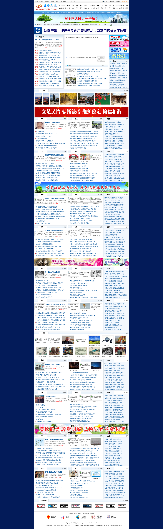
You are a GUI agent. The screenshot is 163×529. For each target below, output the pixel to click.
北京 (45, 12)
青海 (104, 12)
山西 (55, 12)
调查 (93, 5)
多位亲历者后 (96, 129)
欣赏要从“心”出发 (81, 356)
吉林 (120, 12)
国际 (73, 5)
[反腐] (36, 81)
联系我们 (118, 1)
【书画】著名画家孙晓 (41, 342)
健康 (60, 8)
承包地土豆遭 (96, 401)
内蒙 (58, 12)
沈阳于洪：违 (73, 203)
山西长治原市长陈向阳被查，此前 (55, 304)
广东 (85, 12)
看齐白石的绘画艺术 (94, 356)
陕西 (118, 12)
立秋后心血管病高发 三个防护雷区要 (50, 71)
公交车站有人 (85, 236)
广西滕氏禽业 (73, 161)
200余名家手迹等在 (121, 356)
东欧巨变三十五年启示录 (52, 122)
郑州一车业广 (73, 236)
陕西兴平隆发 (85, 445)
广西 (87, 12)
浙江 (65, 12)
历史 (126, 5)
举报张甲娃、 (96, 446)
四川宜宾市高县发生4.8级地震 (54, 230)
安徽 (68, 12)
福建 (70, 12)
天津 (50, 12)
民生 (110, 8)
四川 (92, 12)
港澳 (102, 8)
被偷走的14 (96, 159)
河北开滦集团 (73, 445)
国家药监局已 (85, 477)
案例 (81, 8)
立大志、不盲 (96, 309)
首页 (60, 5)
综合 (64, 5)
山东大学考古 (85, 310)
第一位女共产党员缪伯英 (52, 272)
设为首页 (106, 1)
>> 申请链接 (125, 500)
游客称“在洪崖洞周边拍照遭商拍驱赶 (50, 69)
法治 (114, 5)
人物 (102, 5)
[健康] (36, 71)
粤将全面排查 (85, 276)
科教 (68, 8)
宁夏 (107, 12)
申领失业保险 (85, 401)
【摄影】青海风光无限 (94, 345)
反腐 (64, 8)
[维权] (36, 57)
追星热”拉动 (96, 370)
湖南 (82, 12)
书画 (93, 8)
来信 (118, 8)
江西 (72, 12)
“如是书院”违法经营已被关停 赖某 (49, 83)
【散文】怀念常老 (50, 396)
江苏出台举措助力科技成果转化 (48, 74)
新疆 (109, 12)
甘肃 (102, 12)
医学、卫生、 (96, 278)
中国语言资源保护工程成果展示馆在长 (50, 62)
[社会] (36, 64)
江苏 (63, 12)
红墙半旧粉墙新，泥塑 (54, 356)
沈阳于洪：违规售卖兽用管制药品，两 (50, 53)
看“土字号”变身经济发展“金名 (54, 439)
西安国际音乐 (73, 370)
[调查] (36, 60)
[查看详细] (60, 128)
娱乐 (85, 8)
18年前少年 (73, 309)
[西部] (36, 67)
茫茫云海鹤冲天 (81, 342)
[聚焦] (36, 53)
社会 (85, 5)
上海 (48, 12)
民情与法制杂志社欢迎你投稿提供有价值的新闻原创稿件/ (71, 24)
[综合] (36, 78)
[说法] (36, 50)
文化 (89, 8)
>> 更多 (102, 66)
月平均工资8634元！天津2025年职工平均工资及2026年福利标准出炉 (83, 37)
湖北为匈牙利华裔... (71, 75)
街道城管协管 (96, 203)
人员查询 (81, 513)
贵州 (94, 12)
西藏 (99, 12)
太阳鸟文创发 (85, 128)
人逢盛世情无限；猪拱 (120, 345)
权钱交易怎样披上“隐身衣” (53, 364)
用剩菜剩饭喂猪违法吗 (45, 50)
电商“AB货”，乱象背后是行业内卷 (49, 86)
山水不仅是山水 (107, 345)
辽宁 (60, 12)
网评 (77, 8)
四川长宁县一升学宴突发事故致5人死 (50, 67)
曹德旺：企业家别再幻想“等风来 (54, 198)
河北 (112, 12)
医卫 (126, 8)
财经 (114, 8)
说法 (97, 5)
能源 (97, 8)
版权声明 (76, 513)
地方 (77, 5)
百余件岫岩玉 (73, 128)
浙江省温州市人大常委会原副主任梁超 (50, 81)
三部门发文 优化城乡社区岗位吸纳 (49, 76)
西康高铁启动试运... (71, 85)
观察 (122, 5)
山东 (75, 12)
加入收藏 (112, 1)
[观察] (36, 62)
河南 (77, 12)
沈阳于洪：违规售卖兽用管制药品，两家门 (47, 40)
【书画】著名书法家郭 (54, 342)
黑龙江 (114, 12)
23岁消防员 (85, 203)
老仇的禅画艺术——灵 (68, 356)
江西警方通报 (96, 236)
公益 (73, 8)
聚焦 (106, 5)
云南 (97, 12)
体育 (89, 5)
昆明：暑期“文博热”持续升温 (53, 472)
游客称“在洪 (74, 401)
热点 (81, 5)
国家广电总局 (73, 277)
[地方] (36, 74)
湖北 (80, 12)
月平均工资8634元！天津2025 (47, 60)
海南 (90, 12)
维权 (118, 5)
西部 (110, 5)
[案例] (36, 55)
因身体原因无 (96, 478)
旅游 (122, 8)
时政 (68, 5)
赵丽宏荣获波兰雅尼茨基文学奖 (48, 64)
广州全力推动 (84, 161)
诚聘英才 (86, 513)
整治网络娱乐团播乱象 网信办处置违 (50, 57)
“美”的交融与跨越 (41, 356)
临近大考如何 (73, 478)
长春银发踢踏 (85, 369)
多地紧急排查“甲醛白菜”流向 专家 (49, 55)
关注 (106, 8)
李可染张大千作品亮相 (107, 356)
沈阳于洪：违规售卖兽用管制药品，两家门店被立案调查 (85, 31)
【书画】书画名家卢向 (68, 345)
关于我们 (71, 513)
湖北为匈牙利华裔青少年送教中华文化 (50, 78)
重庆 (53, 12)
